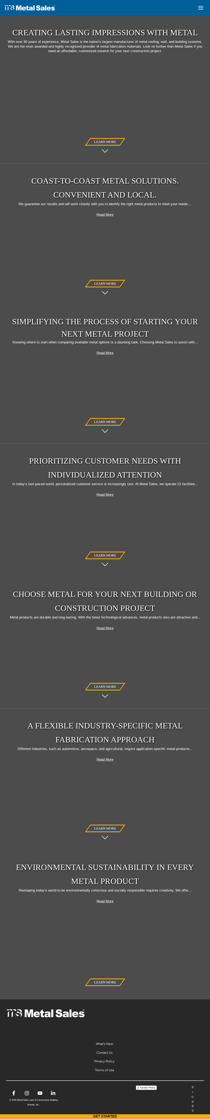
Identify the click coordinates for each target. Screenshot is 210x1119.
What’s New (104, 1044)
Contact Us (104, 1052)
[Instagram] (26, 1093)
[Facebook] (13, 1093)
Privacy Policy (104, 1061)
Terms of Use (104, 1070)
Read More (105, 215)
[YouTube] (40, 1093)
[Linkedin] (53, 1093)
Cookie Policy (147, 1087)
